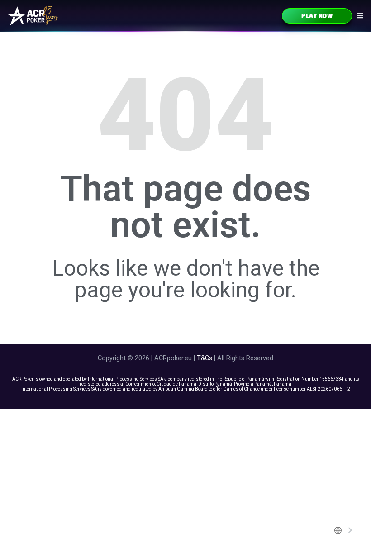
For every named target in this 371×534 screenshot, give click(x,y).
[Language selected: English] (343, 530)
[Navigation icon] (360, 15)
